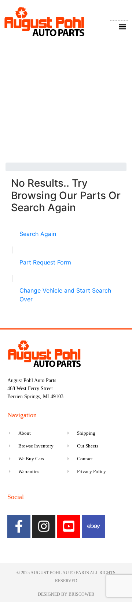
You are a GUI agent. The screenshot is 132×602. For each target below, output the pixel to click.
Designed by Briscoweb (66, 594)
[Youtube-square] (68, 526)
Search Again (37, 233)
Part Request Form (45, 262)
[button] (122, 27)
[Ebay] (93, 526)
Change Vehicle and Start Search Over (65, 295)
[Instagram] (43, 526)
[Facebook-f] (18, 526)
